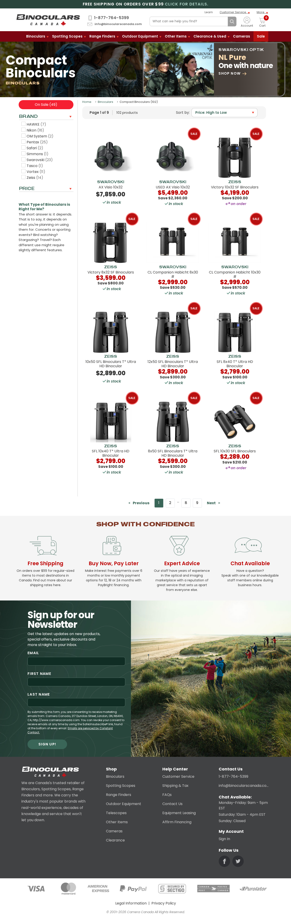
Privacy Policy (163, 903)
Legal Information (131, 903)
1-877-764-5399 (111, 17)
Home (86, 102)
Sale (261, 36)
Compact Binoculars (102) (139, 102)
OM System (40, 136)
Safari (35, 148)
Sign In (224, 838)
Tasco (35, 165)
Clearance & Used (209, 36)
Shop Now (229, 73)
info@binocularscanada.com (118, 24)
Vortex (36, 171)
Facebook (224, 861)
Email (33, 653)
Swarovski (40, 159)
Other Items (176, 36)
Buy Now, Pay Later (114, 563)
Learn (209, 12)
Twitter (238, 861)
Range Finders (102, 36)
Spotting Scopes (67, 36)
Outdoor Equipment (140, 36)
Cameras (241, 36)
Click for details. (186, 4)
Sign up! (47, 744)
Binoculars (35, 36)
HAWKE (36, 124)
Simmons (37, 154)
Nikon (35, 130)
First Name (39, 673)
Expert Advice (182, 563)
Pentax (37, 142)
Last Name (39, 694)
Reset (223, 21)
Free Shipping (45, 563)
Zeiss (35, 177)
